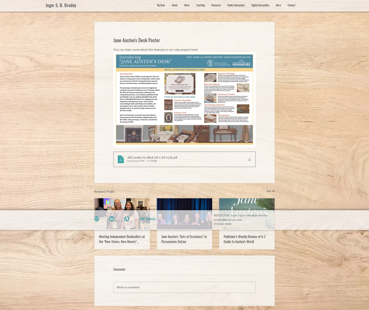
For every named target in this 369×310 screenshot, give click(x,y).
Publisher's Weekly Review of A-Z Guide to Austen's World (245, 239)
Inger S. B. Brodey (61, 5)
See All (271, 191)
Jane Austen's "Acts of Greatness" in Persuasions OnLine (184, 239)
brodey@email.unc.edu (228, 220)
